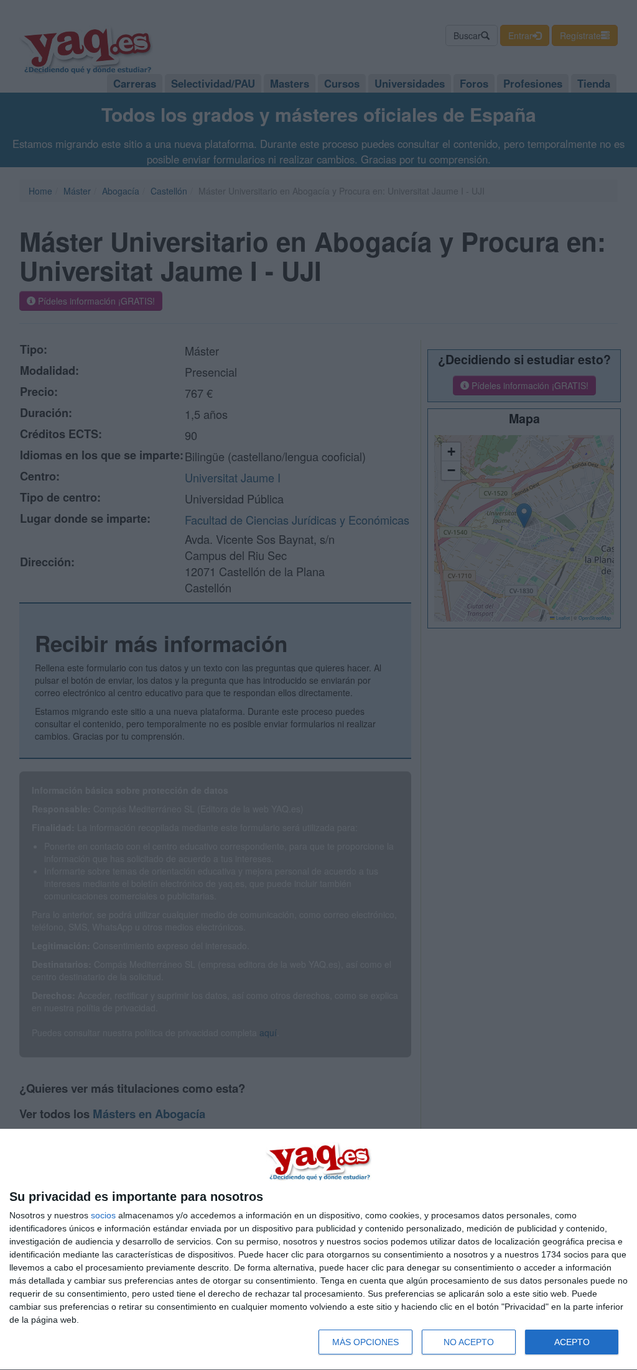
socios (103, 1215)
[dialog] (318, 1249)
